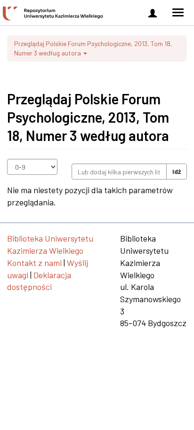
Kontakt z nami (34, 263)
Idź (176, 171)
